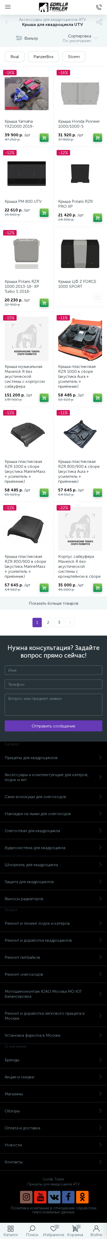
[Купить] (44, 137)
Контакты (14, 1161)
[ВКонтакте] (54, 1197)
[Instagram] (26, 1197)
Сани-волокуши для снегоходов (35, 796)
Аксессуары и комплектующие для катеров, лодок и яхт (47, 777)
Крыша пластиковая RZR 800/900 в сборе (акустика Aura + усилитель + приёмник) (79, 471)
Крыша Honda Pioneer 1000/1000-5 (79, 124)
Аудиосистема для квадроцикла (35, 847)
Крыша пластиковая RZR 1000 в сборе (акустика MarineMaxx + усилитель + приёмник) (25, 471)
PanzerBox (44, 56)
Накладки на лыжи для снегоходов (38, 813)
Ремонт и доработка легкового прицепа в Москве (45, 1016)
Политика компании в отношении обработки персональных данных (53, 1210)
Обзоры (12, 1110)
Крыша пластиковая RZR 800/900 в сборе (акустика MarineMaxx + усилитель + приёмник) (25, 566)
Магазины (14, 1093)
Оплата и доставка (22, 1127)
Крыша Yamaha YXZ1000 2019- (19, 124)
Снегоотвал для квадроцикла (32, 830)
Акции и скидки (19, 1076)
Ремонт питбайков (22, 957)
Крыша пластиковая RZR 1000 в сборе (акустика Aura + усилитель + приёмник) (77, 376)
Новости (13, 1144)
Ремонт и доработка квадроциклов (38, 940)
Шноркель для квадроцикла (31, 864)
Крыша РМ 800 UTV (23, 201)
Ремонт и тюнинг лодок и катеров (37, 923)
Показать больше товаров (53, 603)
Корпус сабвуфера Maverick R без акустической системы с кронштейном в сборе (79, 566)
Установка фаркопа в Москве (33, 1035)
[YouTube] (40, 1197)
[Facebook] (68, 1197)
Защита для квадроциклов (29, 881)
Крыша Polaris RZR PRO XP (75, 204)
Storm (74, 56)
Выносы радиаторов (24, 898)
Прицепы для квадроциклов (31, 757)
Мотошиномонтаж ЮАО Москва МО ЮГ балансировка (43, 994)
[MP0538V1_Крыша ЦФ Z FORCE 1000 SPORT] (80, 254)
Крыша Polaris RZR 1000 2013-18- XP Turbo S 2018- (22, 286)
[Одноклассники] (82, 1197)
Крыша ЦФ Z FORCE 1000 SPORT (77, 284)
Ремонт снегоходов (24, 974)
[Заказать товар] (97, 298)
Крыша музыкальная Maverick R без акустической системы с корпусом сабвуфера (25, 376)
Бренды (12, 1059)
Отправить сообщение (53, 726)
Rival (14, 56)
